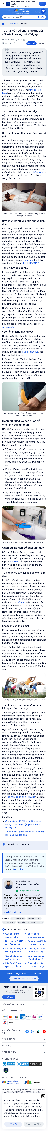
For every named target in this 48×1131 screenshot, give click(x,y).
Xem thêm (18, 869)
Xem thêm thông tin (12, 912)
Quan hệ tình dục (18, 919)
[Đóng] (3, 3)
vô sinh (21, 602)
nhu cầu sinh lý (9, 922)
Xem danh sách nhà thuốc (24, 978)
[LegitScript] (15, 1070)
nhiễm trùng (38, 172)
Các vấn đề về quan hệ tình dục (30, 922)
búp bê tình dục (30, 351)
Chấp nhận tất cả (34, 1124)
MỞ (42, 4)
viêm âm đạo (8, 327)
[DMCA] (29, 1064)
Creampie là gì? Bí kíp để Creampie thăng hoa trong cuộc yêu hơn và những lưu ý (23, 824)
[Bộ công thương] (8, 1064)
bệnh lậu (28, 260)
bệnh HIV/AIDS (31, 263)
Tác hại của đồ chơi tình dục (20, 797)
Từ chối (13, 1124)
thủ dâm (14, 561)
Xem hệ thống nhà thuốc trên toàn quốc (24, 973)
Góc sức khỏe (12, 24)
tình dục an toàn (34, 919)
